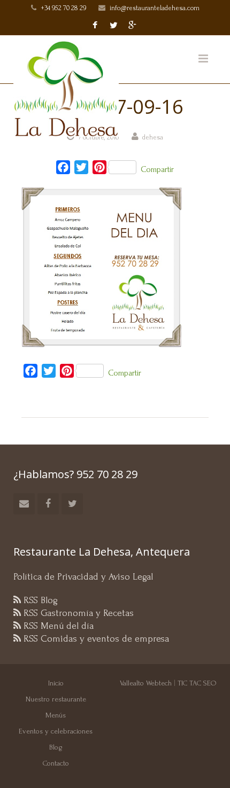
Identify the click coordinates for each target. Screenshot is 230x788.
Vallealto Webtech (146, 683)
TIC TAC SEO (197, 683)
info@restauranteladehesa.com (155, 8)
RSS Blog (39, 600)
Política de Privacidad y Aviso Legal (83, 577)
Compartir (157, 169)
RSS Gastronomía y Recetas (77, 613)
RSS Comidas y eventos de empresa (95, 639)
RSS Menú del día (57, 626)
